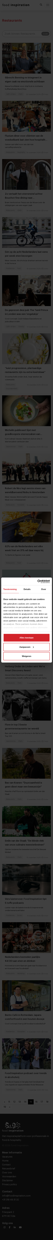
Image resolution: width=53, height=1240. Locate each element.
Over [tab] (43, 589)
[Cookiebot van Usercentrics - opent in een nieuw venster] (38, 581)
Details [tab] (27, 589)
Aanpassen (24, 647)
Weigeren (26, 656)
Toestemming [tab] (10, 589)
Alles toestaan (26, 637)
